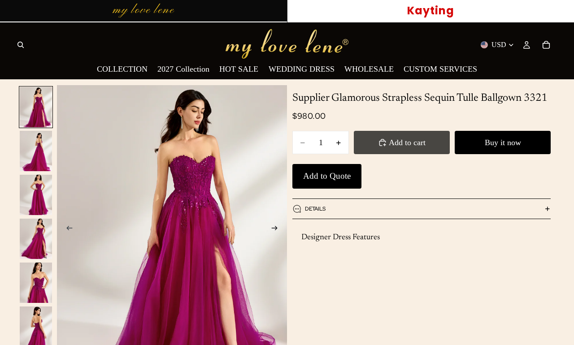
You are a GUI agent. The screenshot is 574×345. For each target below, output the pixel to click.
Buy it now (503, 142)
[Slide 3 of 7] (36, 195)
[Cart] (546, 45)
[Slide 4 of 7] (36, 239)
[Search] (20, 45)
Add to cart (407, 142)
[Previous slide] (67, 229)
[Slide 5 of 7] (36, 283)
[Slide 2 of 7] (36, 151)
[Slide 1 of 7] (36, 107)
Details (315, 208)
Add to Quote (327, 176)
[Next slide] (277, 229)
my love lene (143, 10)
